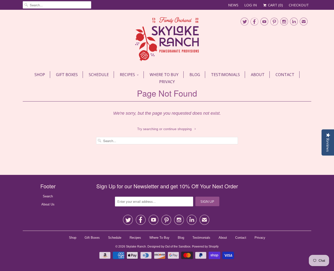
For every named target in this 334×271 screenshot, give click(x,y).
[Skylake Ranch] (167, 40)
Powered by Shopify (205, 246)
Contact (285, 74)
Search (48, 196)
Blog (194, 74)
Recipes (127, 74)
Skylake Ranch (136, 246)
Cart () (275, 4)
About (258, 74)
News (233, 4)
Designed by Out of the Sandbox (168, 246)
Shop (39, 74)
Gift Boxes (67, 74)
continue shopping (178, 129)
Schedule (99, 74)
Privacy (167, 81)
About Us (48, 204)
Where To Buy (164, 74)
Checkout (299, 4)
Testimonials (225, 74)
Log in (250, 4)
